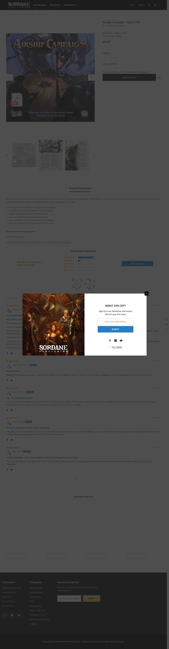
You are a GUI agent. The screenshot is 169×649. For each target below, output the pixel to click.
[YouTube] (121, 340)
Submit (115, 329)
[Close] (147, 294)
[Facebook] (110, 340)
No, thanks (117, 347)
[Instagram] (115, 340)
